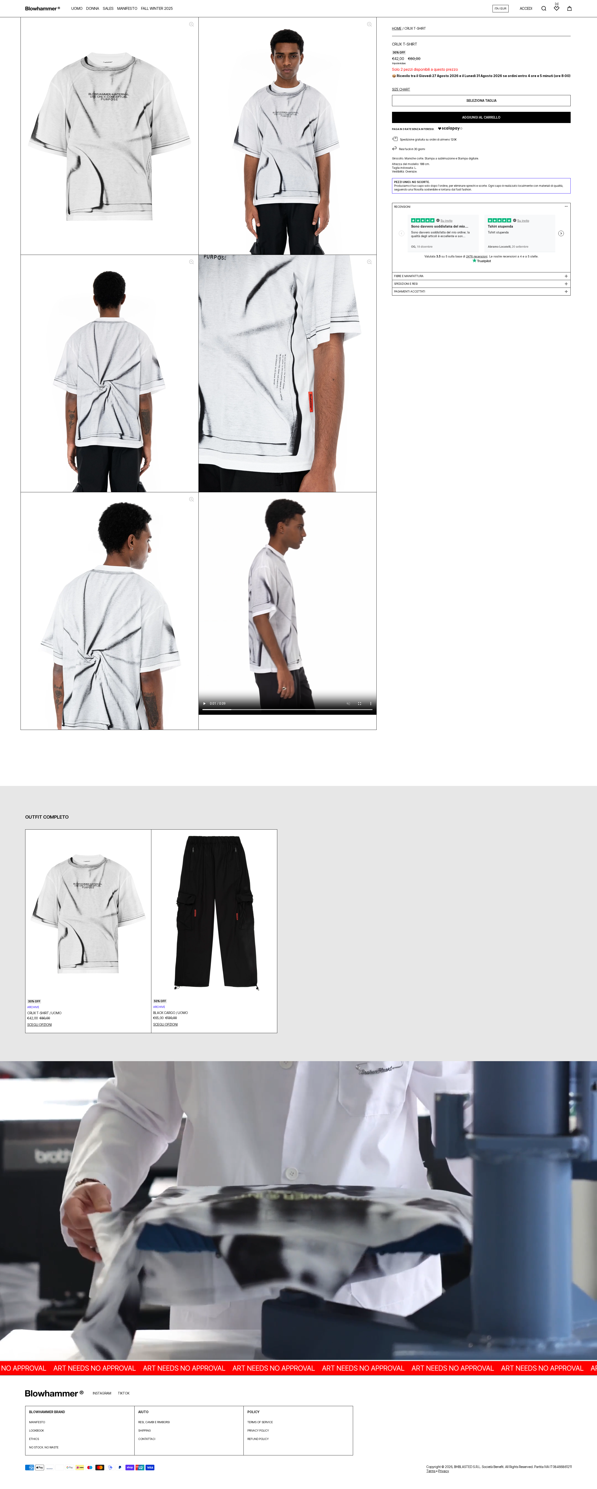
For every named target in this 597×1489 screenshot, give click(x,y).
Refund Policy (258, 1439)
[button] (569, 8)
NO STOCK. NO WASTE (44, 1447)
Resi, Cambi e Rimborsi (154, 1422)
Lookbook (36, 1430)
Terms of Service (260, 1422)
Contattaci (146, 1439)
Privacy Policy (258, 1430)
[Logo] (42, 8)
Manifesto (37, 1422)
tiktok (123, 1393)
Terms (430, 1471)
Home (397, 28)
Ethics (34, 1439)
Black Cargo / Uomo (170, 1013)
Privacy (443, 1471)
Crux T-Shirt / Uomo (44, 1013)
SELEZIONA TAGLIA (481, 100)
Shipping (144, 1430)
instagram (102, 1393)
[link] (298, 1211)
